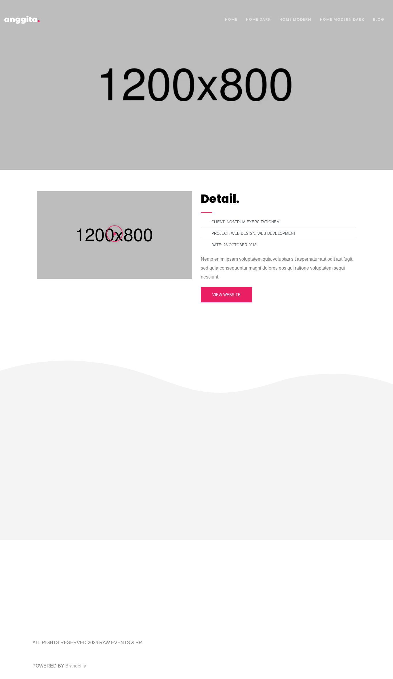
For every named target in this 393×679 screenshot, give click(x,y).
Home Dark (258, 19)
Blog (378, 19)
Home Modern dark (342, 19)
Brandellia (75, 665)
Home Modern (295, 19)
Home (231, 19)
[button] (114, 235)
